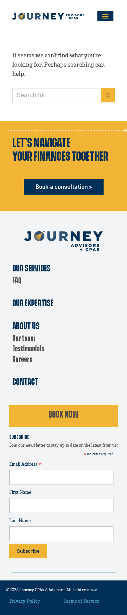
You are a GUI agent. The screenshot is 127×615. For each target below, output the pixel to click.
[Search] (108, 95)
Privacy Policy (24, 601)
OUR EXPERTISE (32, 304)
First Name (20, 492)
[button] (105, 16)
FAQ (16, 281)
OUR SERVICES (31, 269)
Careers (22, 359)
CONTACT (25, 382)
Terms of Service (81, 601)
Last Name (20, 521)
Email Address (25, 465)
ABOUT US (25, 326)
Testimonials (28, 349)
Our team (23, 338)
